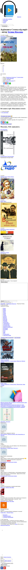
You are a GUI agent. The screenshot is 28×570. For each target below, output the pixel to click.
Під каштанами (5, 112)
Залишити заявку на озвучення (7, 337)
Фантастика (5, 322)
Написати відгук (4, 282)
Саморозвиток (6, 323)
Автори (5, 21)
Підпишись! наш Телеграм (6, 123)
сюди (16, 524)
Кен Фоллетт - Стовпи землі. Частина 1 (9, 448)
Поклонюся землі (10, 80)
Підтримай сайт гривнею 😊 (6, 116)
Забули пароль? (7, 560)
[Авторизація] (8, 26)
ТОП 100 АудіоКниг (7, 19)
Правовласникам (7, 516)
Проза (4, 314)
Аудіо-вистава (6, 324)
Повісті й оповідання (8, 327)
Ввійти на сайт (4, 564)
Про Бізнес (5, 328)
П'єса (4, 330)
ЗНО (4, 332)
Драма (4, 313)
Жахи (4, 311)
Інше (4, 331)
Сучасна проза (20, 77)
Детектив (5, 321)
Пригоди (5, 318)
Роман (4, 310)
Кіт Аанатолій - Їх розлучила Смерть (9, 462)
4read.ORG (3, 303)
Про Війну (5, 329)
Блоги (4, 22)
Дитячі (4, 315)
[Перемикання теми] (1, 26)
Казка (4, 308)
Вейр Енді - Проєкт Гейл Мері (7, 487)
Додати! (2, 301)
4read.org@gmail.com (5, 525)
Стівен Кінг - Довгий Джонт (7, 512)
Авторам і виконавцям (8, 517)
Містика (5, 317)
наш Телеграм (17, 337)
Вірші (4, 309)
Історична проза (6, 325)
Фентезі (5, 316)
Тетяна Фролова (15, 32)
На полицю (3, 36)
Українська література (11, 77)
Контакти (5, 514)
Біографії (5, 320)
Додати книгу (6, 334)
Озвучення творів (7, 335)
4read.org (19, 16)
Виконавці (5, 20)
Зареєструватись (7, 557)
